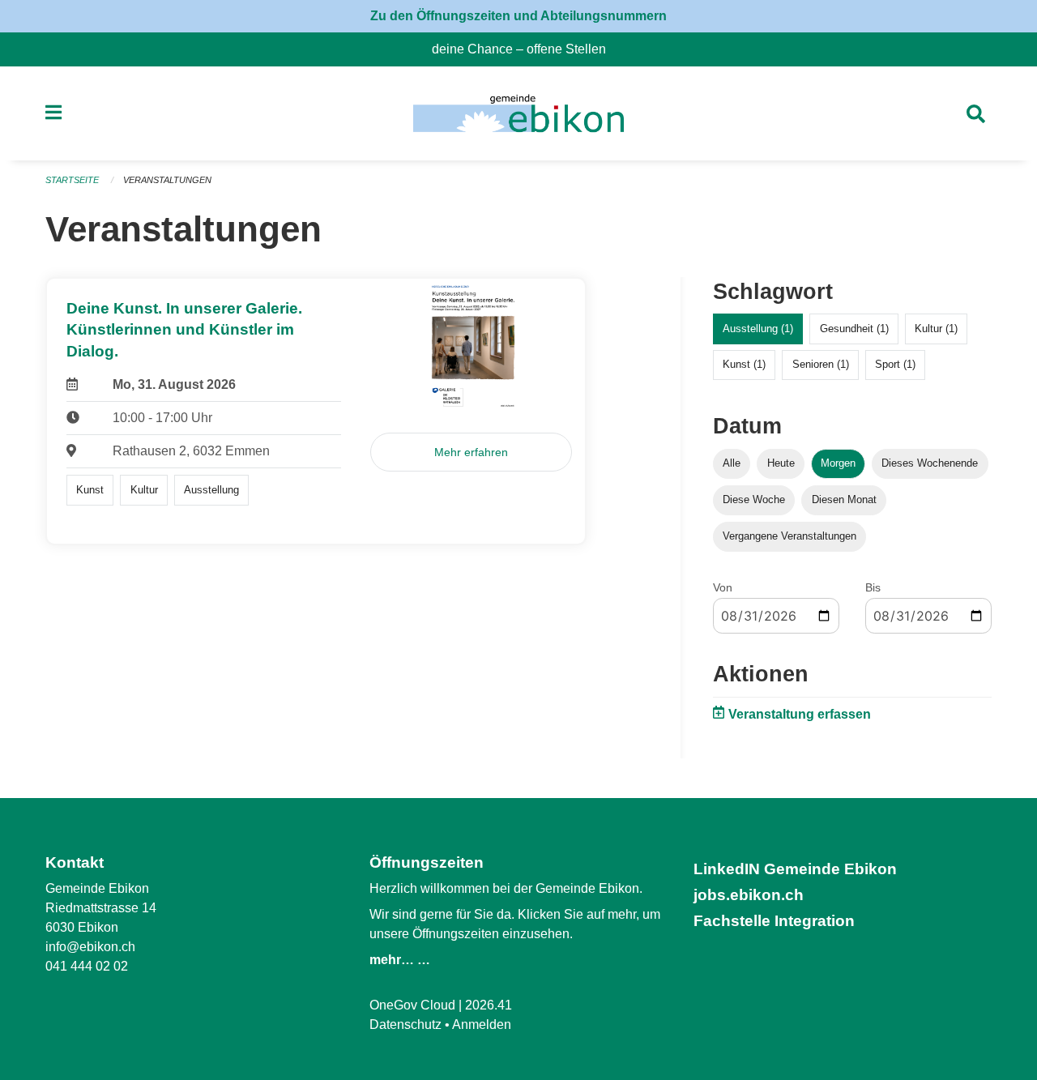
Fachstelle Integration (774, 920)
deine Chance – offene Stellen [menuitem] (525, 49)
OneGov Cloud (412, 1005)
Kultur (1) (936, 328)
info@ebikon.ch (90, 947)
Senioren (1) (820, 364)
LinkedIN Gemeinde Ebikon (795, 868)
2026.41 (488, 1005)
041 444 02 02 (86, 966)
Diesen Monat (844, 499)
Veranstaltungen (167, 180)
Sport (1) (895, 364)
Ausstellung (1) (758, 328)
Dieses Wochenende (929, 463)
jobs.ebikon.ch (748, 894)
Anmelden (481, 1024)
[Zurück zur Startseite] (518, 113)
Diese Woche (754, 499)
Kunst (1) (744, 364)
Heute (781, 463)
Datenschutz (405, 1024)
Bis (873, 587)
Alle (731, 463)
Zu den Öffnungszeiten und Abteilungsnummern (518, 16)
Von (722, 587)
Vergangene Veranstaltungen (789, 536)
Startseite (72, 180)
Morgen (838, 463)
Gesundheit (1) (854, 328)
